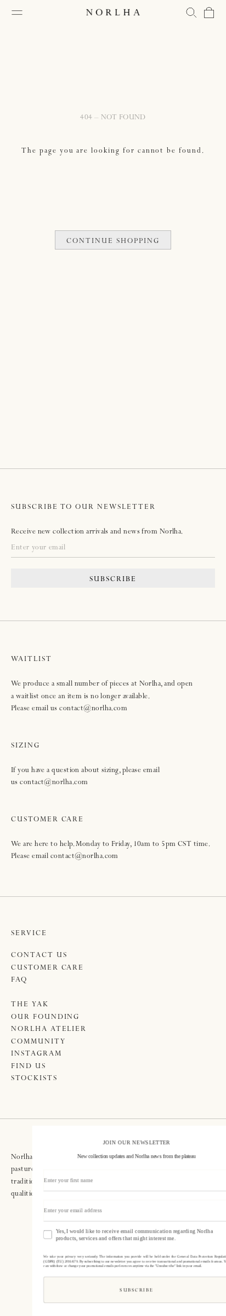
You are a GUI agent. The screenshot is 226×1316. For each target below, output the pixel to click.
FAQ (19, 980)
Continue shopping (112, 241)
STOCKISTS (34, 1079)
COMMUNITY (38, 1042)
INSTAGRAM (36, 1054)
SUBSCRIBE (113, 580)
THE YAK (30, 1005)
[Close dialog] (213, 1135)
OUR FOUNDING (45, 1017)
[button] (191, 13)
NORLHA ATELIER (49, 1029)
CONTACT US (39, 956)
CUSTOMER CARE (47, 968)
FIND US (28, 1067)
